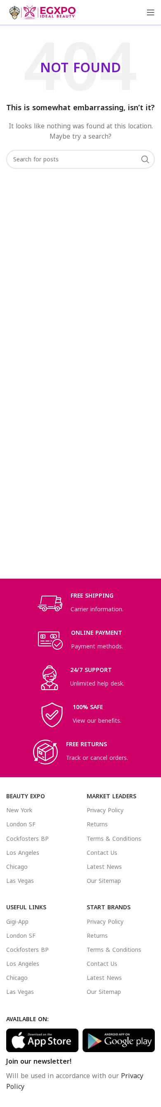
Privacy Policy (105, 810)
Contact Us (102, 853)
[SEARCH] (145, 159)
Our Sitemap (104, 881)
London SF (21, 824)
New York (19, 810)
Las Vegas (20, 881)
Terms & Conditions (114, 838)
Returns (97, 824)
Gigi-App (17, 921)
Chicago (17, 867)
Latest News (104, 867)
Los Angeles (22, 853)
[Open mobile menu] (150, 12)
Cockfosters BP (27, 838)
